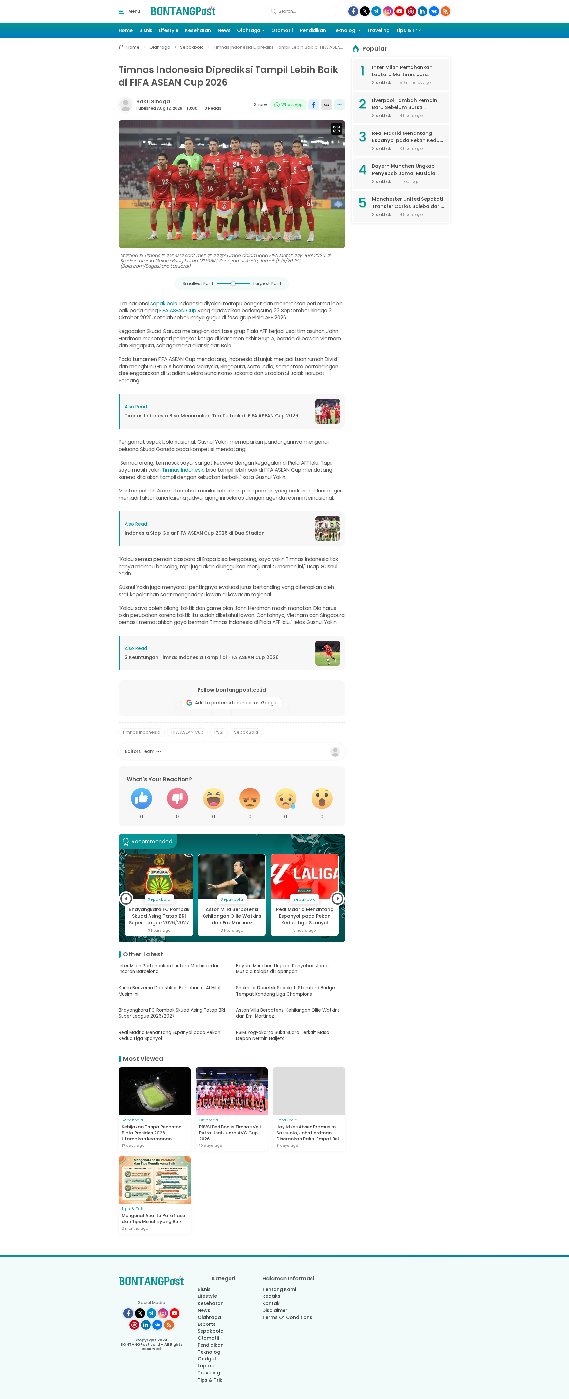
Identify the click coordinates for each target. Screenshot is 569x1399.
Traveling (378, 30)
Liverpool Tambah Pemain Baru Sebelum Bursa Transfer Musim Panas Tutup (404, 104)
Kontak (271, 1303)
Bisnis (145, 30)
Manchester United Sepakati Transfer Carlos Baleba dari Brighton (407, 203)
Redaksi (271, 1296)
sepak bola (163, 303)
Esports (207, 1324)
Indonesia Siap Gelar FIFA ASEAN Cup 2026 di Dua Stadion (195, 533)
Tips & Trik (408, 30)
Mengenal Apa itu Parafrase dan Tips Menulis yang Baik (153, 1219)
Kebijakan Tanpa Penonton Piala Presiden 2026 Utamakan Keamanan (151, 1133)
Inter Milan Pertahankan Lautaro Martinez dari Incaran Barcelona (169, 969)
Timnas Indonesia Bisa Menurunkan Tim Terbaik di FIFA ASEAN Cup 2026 (211, 416)
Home (126, 30)
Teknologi (344, 30)
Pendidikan (313, 30)
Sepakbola (211, 1331)
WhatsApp (292, 104)
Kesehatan (198, 30)
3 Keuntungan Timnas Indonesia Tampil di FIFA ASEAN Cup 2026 (202, 657)
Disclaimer (274, 1310)
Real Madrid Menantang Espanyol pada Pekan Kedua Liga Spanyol (232, 916)
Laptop (206, 1365)
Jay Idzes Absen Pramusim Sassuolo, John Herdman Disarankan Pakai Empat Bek (308, 1133)
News (224, 30)
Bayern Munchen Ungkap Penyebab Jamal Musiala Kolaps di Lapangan (283, 969)
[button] (126, 899)
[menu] (122, 11)
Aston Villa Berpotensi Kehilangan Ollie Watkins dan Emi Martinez (159, 916)
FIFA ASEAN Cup (177, 310)
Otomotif (282, 30)
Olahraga (248, 30)
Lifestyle (168, 30)
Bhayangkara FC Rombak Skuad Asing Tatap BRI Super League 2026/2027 (172, 1013)
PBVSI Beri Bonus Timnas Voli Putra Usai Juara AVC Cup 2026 (230, 1133)
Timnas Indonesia (183, 469)
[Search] (273, 11)
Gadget (207, 1358)
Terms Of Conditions (287, 1317)
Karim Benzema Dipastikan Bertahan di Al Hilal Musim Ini (169, 991)
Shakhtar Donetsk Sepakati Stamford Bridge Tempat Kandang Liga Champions (285, 991)
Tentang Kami (279, 1289)
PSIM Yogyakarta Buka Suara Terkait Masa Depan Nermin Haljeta (304, 916)
